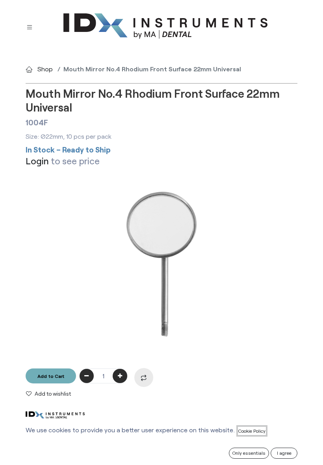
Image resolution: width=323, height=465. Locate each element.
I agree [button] (284, 453)
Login (37, 160)
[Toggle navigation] (29, 26)
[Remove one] (87, 376)
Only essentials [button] (248, 453)
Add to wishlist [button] (53, 393)
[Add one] (120, 376)
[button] (145, 377)
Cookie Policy (251, 430)
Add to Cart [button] (50, 376)
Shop (45, 69)
